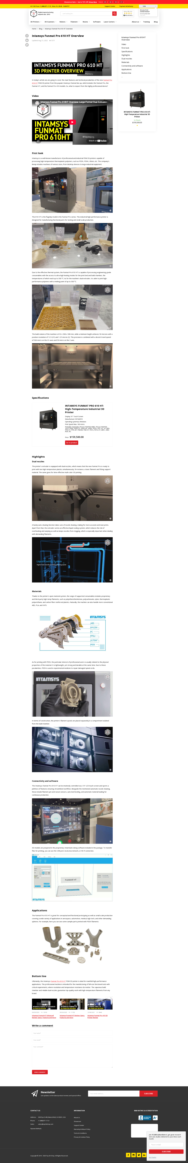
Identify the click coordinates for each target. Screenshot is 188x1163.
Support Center (110, 6)
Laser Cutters (109, 22)
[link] (44, 1004)
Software (97, 22)
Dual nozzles (127, 58)
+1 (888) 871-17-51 (45, 6)
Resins (85, 22)
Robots (62, 22)
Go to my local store (145, 13)
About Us (77, 1117)
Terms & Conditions (80, 1133)
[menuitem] (35, 22)
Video (124, 44)
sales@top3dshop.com (45, 1124)
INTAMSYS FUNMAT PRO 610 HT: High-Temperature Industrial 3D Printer (137, 114)
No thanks (152, 1157)
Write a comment (42, 1025)
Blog (156, 22)
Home (34, 29)
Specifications (127, 51)
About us (135, 22)
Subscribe (166, 1151)
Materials (125, 62)
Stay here (142, 15)
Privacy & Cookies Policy (82, 1137)
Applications (127, 69)
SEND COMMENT (40, 1072)
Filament (74, 22)
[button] (107, 998)
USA (144, 6)
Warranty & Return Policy (82, 1129)
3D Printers (34, 22)
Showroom (77, 1121)
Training (146, 22)
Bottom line (126, 73)
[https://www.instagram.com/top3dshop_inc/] (133, 1155)
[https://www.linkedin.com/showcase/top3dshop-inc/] (27, 40)
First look (125, 48)
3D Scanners (49, 22)
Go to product (71, 443)
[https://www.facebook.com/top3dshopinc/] (27, 35)
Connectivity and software (132, 66)
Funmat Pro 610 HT (58, 981)
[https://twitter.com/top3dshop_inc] (27, 45)
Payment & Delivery (126, 6)
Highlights (126, 55)
